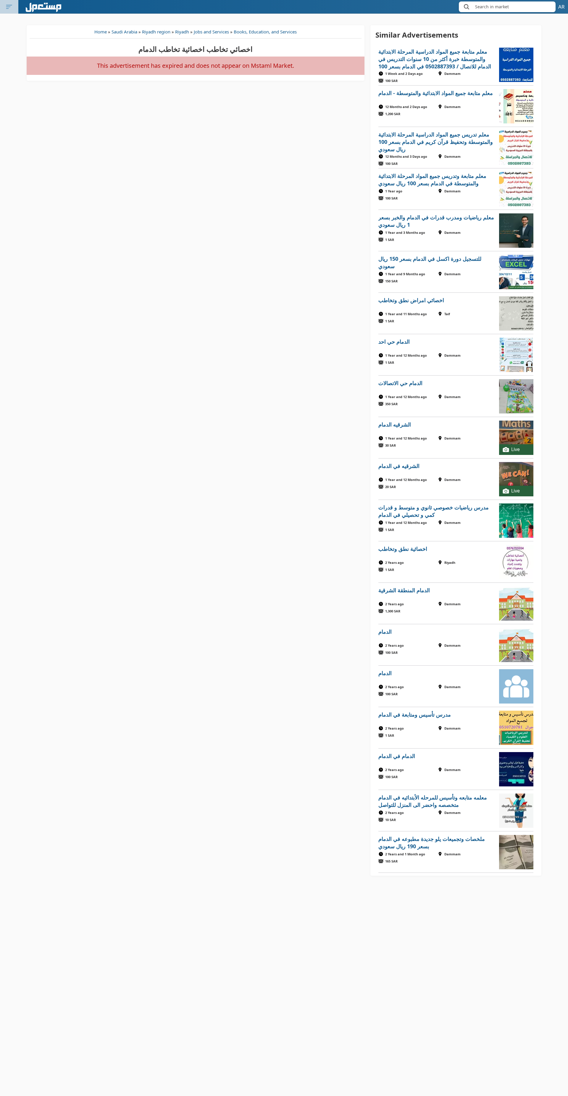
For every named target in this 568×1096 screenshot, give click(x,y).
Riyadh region (156, 32)
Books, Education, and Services (265, 32)
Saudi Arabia (124, 32)
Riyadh (182, 32)
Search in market (492, 6)
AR (561, 6)
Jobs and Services (211, 32)
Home (100, 32)
